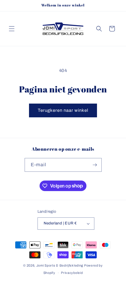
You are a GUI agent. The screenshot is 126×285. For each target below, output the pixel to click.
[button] (11, 28)
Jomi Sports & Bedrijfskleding (59, 265)
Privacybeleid (72, 272)
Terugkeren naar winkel (63, 110)
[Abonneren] (94, 165)
